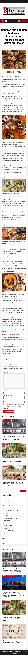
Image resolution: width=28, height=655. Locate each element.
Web (4, 399)
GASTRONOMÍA (14, 27)
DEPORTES (5, 513)
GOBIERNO (5, 523)
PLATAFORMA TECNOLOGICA (9, 535)
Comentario (6, 372)
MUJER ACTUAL (6, 528)
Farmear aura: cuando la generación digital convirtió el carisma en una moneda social (12, 642)
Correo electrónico (8, 395)
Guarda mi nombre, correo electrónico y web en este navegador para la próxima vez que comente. (13, 406)
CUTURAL (4, 508)
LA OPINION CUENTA (7, 525)
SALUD (4, 538)
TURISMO (4, 543)
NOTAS (4, 533)
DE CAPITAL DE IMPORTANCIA (10, 510)
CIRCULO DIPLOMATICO (8, 503)
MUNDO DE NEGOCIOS (8, 530)
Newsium (24, 651)
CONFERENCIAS (6, 505)
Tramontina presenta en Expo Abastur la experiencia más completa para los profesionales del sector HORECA (13, 438)
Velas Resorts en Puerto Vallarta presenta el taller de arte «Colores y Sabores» (14, 460)
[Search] (16, 21)
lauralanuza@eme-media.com (9, 357)
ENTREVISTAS (5, 515)
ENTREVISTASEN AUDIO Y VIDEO (10, 518)
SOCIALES (4, 540)
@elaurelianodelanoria (12, 177)
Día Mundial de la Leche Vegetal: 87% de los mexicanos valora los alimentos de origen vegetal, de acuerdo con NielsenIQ (13, 484)
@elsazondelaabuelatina (13, 334)
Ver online (23, 20)
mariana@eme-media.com (8, 359)
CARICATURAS (6, 500)
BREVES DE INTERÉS (7, 498)
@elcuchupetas (10, 225)
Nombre (5, 390)
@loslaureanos (10, 271)
